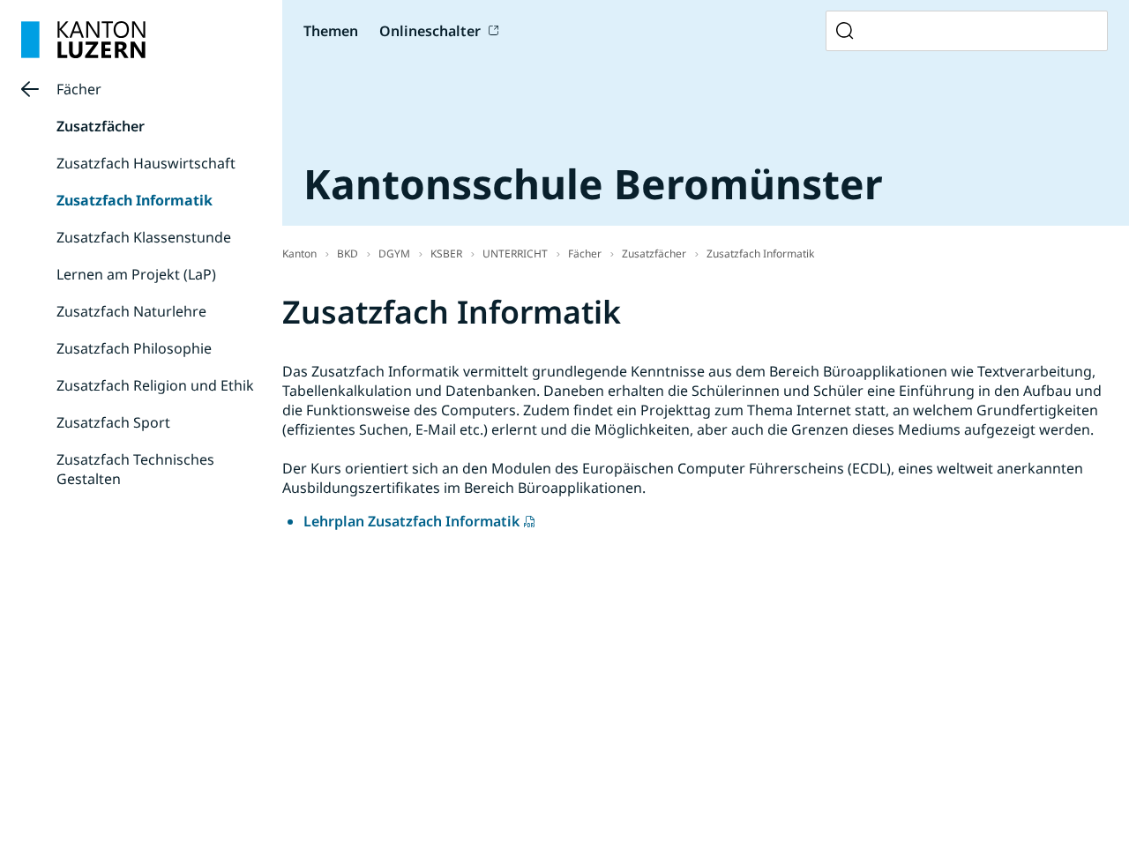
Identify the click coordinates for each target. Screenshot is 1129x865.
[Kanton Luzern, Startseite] (83, 39)
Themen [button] (330, 31)
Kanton (299, 253)
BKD (347, 253)
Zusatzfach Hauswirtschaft (146, 163)
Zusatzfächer (100, 126)
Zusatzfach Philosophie (134, 348)
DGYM (394, 253)
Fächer (78, 89)
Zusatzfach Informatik (134, 200)
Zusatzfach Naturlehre (131, 311)
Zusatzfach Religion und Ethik (155, 385)
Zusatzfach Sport (113, 422)
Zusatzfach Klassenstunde (143, 237)
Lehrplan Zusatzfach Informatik (411, 521)
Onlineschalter (430, 31)
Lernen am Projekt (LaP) (136, 274)
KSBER (446, 253)
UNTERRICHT (515, 253)
